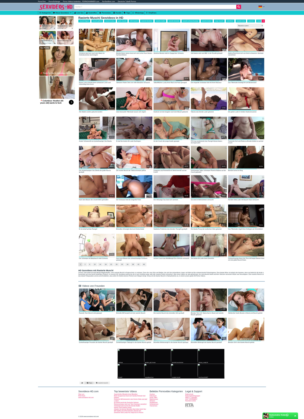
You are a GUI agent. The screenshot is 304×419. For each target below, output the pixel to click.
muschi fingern (84, 21)
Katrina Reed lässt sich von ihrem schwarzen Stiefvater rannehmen (246, 54)
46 (144, 264)
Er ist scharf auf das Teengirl (88, 229)
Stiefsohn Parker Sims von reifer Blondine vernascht (133, 82)
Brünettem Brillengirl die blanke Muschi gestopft (206, 342)
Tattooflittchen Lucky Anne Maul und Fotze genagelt (170, 82)
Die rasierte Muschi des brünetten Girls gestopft (169, 313)
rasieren (251, 21)
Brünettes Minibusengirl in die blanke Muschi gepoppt (171, 342)
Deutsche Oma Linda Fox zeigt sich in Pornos (128, 412)
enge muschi (219, 21)
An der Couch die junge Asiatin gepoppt (166, 141)
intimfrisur (230, 21)
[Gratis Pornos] (56, 10)
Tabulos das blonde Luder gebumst (202, 112)
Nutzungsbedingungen (192, 396)
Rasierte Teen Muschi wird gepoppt (90, 313)
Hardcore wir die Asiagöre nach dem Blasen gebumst (171, 112)
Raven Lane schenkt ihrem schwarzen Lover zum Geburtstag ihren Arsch (95, 83)
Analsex (152, 394)
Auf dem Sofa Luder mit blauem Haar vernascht (243, 200)
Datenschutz (189, 394)
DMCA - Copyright (191, 397)
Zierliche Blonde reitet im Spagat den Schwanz (169, 53)
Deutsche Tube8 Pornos (127, 1)
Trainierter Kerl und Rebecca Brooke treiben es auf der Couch (245, 142)
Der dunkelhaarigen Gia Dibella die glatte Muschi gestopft (95, 171)
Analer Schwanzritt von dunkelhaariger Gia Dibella (95, 141)
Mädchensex (154, 399)
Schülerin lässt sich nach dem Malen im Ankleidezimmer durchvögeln (91, 54)
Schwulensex (154, 404)
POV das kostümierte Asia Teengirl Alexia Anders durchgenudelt (206, 142)
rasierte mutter (160, 21)
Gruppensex (154, 402)
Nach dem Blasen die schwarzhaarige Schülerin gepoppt (131, 259)
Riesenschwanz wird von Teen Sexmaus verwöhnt (130, 404)
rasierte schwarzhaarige (190, 21)
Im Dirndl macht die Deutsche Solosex (126, 402)
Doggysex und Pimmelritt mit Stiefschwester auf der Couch (170, 171)
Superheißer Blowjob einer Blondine (126, 394)
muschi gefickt (97, 21)
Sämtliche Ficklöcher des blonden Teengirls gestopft (170, 229)
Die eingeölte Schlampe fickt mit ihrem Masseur (206, 82)
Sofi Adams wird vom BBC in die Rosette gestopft (206, 53)
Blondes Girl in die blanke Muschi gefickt (241, 342)
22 (111, 264)
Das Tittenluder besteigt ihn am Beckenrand (242, 82)
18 (106, 264)
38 (133, 264)
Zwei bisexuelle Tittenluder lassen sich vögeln (131, 112)
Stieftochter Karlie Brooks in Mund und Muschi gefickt (245, 313)
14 (100, 264)
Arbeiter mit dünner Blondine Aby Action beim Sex (130, 409)
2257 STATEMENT (191, 399)
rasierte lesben (206, 21)
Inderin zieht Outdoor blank (122, 407)
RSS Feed (81, 396)
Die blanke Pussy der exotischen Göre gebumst (206, 229)
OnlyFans (152, 13)
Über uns (81, 394)
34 (127, 264)
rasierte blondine (146, 21)
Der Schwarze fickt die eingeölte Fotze (128, 200)
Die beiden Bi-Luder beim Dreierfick (202, 258)
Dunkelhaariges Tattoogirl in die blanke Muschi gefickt (133, 342)
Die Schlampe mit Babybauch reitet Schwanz (93, 258)
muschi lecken (110, 21)
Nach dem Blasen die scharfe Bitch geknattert (93, 200)
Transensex (153, 406)
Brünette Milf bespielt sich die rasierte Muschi (130, 313)
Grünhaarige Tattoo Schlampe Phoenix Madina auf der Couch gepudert (208, 171)
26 (116, 264)
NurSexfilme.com (108, 1)
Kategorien (46, 13)
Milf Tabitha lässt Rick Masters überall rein (127, 411)
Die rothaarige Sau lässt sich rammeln (166, 200)
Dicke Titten (153, 397)
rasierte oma (241, 21)
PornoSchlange (54, 1)
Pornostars (106, 13)
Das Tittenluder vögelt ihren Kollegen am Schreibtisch (245, 229)
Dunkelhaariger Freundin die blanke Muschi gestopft (96, 342)
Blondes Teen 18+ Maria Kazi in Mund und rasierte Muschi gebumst (207, 314)
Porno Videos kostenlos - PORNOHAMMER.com (81, 1)
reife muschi (134, 21)
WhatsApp (139, 13)
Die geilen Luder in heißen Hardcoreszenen (242, 112)
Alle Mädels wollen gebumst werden (90, 112)
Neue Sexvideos (62, 13)
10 (95, 264)
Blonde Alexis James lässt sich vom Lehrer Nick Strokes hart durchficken (134, 54)
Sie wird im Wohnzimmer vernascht (202, 200)
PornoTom (42, 1)
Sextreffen (92, 13)
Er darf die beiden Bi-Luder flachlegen (128, 141)
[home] (82, 383)
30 (122, 264)
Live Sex (80, 13)
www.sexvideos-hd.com (86, 397)
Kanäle (118, 13)
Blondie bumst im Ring (235, 170)
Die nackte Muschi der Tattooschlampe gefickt (131, 170)
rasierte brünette (174, 21)
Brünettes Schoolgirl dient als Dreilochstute (130, 229)
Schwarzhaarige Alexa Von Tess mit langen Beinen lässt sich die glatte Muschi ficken (246, 259)
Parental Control (190, 401)
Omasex (152, 401)
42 (138, 264)
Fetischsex (153, 396)
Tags (128, 13)
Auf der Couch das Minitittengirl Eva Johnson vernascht (171, 258)
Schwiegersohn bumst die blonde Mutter (127, 406)
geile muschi (122, 21)
